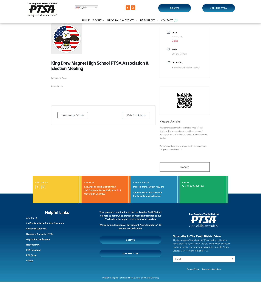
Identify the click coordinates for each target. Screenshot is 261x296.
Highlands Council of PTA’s (39, 234)
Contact (167, 20)
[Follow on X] (133, 7)
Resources (147, 20)
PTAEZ (29, 260)
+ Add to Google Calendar (72, 115)
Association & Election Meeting (187, 68)
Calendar (141, 196)
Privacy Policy (193, 269)
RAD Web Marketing (151, 278)
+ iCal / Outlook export (135, 115)
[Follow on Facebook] (128, 7)
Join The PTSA (219, 8)
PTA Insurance (33, 250)
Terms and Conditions (211, 269)
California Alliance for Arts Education (45, 223)
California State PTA (36, 228)
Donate (174, 8)
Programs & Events (120, 20)
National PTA (32, 244)
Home (86, 20)
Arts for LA (31, 218)
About (97, 20)
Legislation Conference (38, 239)
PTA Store (31, 255)
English (83, 7)
